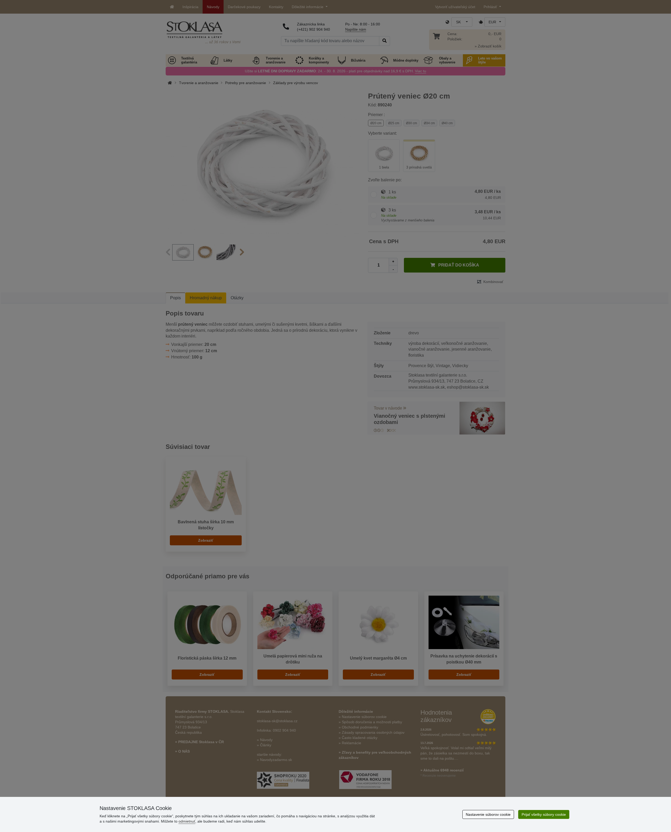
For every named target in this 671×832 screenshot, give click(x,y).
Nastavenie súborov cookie (488, 814)
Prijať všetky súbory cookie (544, 814)
